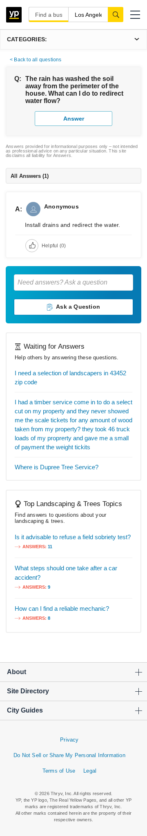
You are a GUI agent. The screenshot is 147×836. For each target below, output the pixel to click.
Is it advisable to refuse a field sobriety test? (73, 536)
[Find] (115, 14)
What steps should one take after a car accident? (66, 573)
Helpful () (54, 246)
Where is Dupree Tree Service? (56, 467)
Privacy (69, 740)
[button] (135, 15)
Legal (89, 771)
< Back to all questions (36, 60)
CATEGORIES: (27, 39)
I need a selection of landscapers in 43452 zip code (70, 378)
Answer (73, 118)
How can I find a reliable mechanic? (62, 608)
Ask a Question (78, 306)
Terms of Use (58, 771)
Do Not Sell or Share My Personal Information (69, 755)
